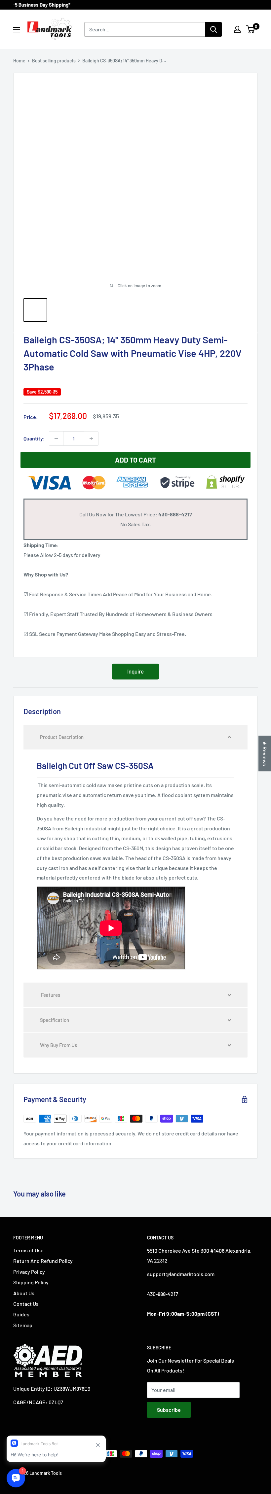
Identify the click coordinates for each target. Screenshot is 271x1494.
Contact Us (26, 1304)
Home (19, 60)
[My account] (237, 29)
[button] (135, 737)
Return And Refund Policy (43, 1261)
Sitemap (22, 1325)
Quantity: (34, 438)
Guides (21, 1314)
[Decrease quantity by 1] (56, 438)
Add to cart (135, 460)
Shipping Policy (31, 1282)
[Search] (213, 29)
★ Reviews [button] (265, 753)
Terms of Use (28, 1250)
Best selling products (54, 60)
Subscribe (169, 1410)
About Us (23, 1293)
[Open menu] (16, 29)
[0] (251, 29)
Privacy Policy (29, 1271)
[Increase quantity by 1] (91, 438)
